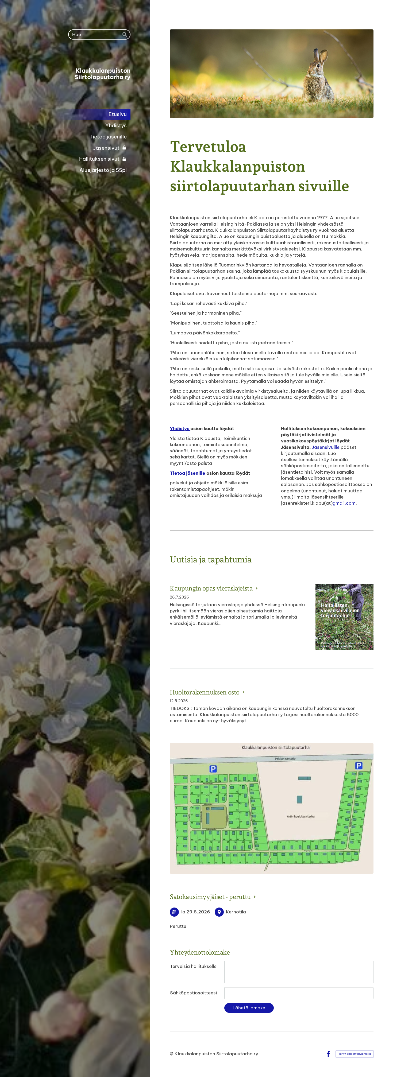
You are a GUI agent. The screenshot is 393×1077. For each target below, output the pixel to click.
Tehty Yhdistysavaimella (354, 1054)
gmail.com (344, 503)
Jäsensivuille (326, 447)
